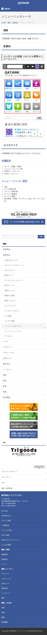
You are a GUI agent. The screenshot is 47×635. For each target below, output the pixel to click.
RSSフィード (9, 285)
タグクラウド (9, 270)
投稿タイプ (8, 275)
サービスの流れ (6, 530)
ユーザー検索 (9, 321)
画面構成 (6, 249)
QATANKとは (6, 516)
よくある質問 (6, 545)
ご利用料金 (5, 525)
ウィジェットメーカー (12, 331)
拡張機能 (6, 397)
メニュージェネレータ (12, 326)
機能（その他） (6, 603)
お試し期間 (5, 535)
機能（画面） (6, 549)
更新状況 (6, 364)
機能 (5, 244)
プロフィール (8, 353)
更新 (5, 386)
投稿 (5, 381)
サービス (4, 511)
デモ (3, 483)
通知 (5, 375)
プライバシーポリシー (9, 471)
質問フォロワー (10, 301)
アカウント (7, 347)
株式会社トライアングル (19, 631)
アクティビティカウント (13, 280)
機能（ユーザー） (7, 569)
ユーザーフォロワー (12, 311)
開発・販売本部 (6, 488)
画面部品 (6, 255)
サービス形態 (6, 520)
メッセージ (7, 369)
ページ (5, 341)
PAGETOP (39, 467)
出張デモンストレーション (10, 540)
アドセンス (8, 336)
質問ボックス (9, 290)
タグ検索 (7, 316)
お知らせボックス (11, 260)
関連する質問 (9, 296)
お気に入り (7, 358)
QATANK (23, 3)
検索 (5, 392)
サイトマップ (6, 477)
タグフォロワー (10, 306)
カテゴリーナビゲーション (14, 265)
